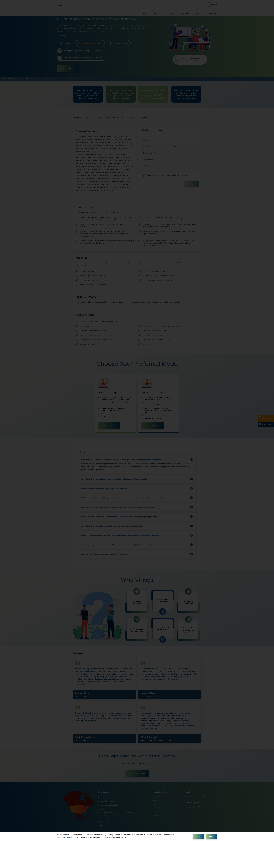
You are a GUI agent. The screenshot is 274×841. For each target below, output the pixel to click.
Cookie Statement (67, 838)
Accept (198, 836)
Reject (211, 836)
